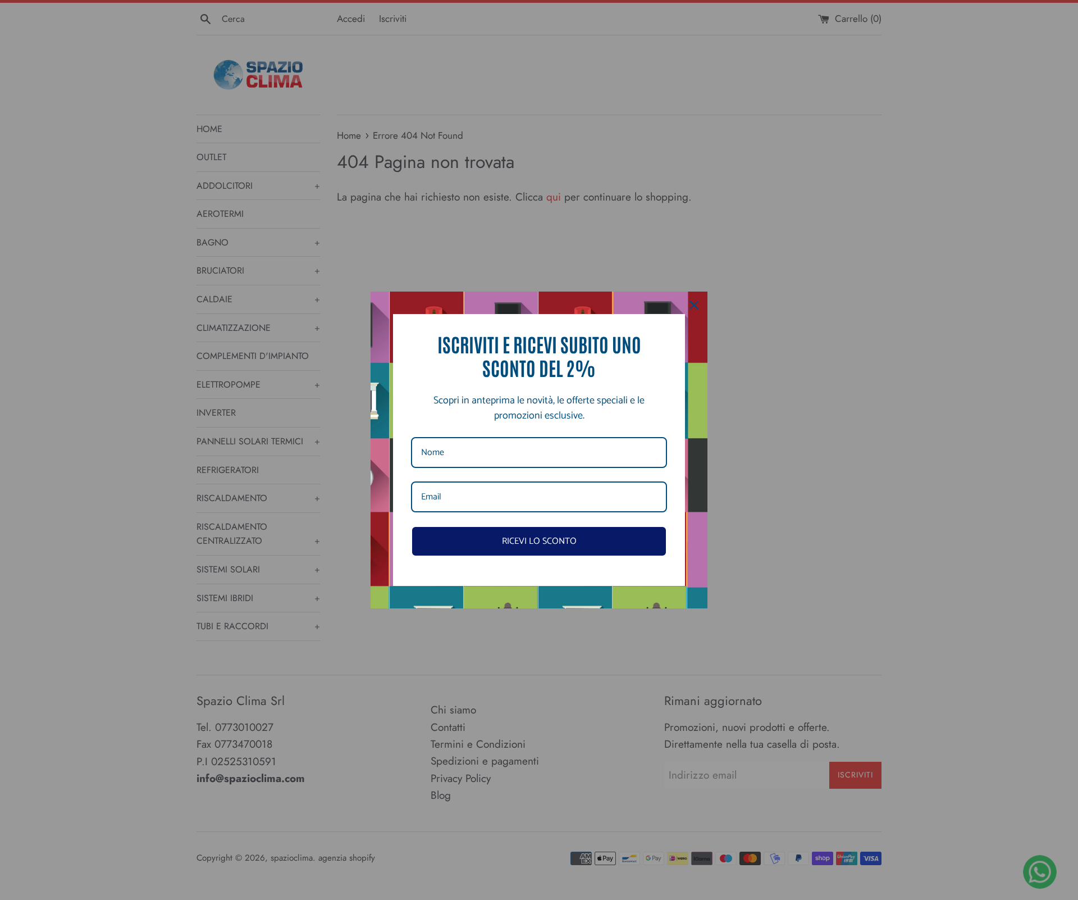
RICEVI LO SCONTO (539, 541)
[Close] (693, 305)
